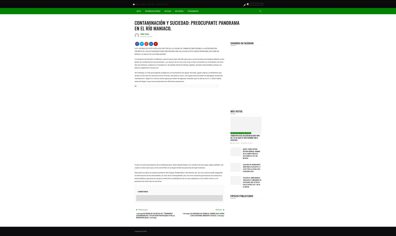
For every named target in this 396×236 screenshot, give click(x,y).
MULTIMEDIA (179, 11)
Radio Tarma (145, 34)
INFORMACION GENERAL (153, 11)
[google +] (146, 44)
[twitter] (142, 44)
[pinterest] (155, 44)
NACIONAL (234, 133)
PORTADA (248, 133)
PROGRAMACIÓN (193, 11)
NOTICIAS (168, 11)
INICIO (139, 11)
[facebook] (137, 44)
